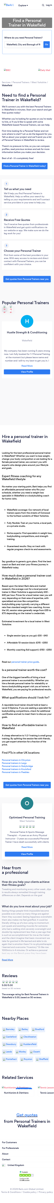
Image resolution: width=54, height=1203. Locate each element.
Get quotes (27, 1115)
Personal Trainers (21, 82)
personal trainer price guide (25, 661)
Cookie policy (30, 1192)
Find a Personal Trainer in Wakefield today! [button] (25, 166)
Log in (49, 5)
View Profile (27, 371)
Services (6, 82)
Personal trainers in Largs (14, 763)
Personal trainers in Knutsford (16, 769)
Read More (7, 959)
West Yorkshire (38, 82)
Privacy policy (46, 1192)
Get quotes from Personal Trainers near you (27, 279)
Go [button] (46, 44)
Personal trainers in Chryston (16, 760)
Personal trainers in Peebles (15, 772)
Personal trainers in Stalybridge (17, 766)
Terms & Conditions (11, 1192)
